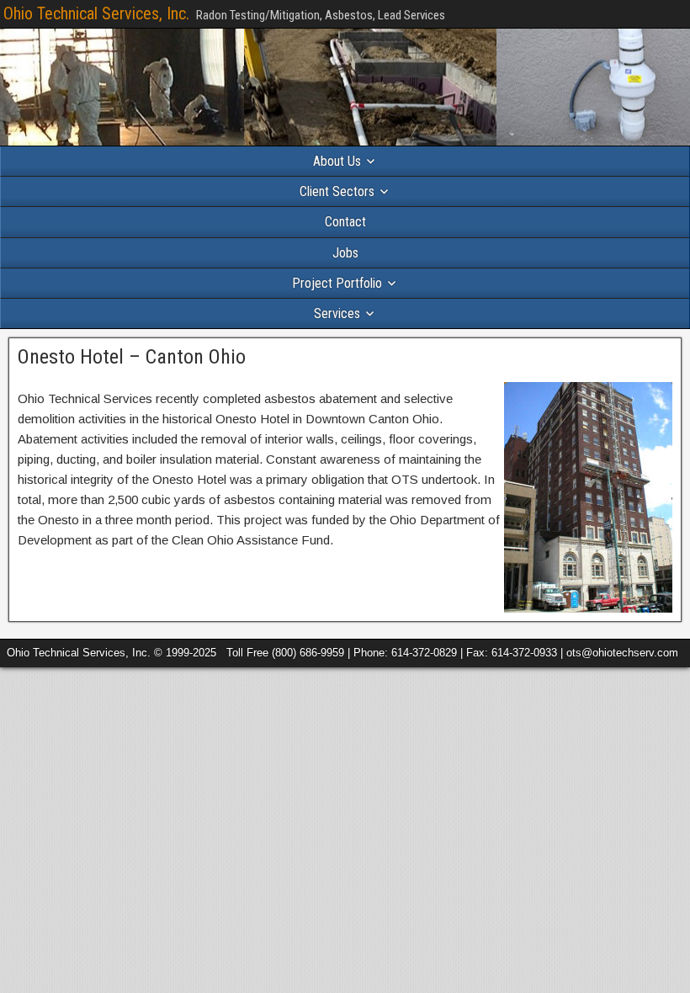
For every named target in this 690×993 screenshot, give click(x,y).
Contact (345, 222)
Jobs (345, 253)
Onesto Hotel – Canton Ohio (132, 357)
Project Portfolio (337, 283)
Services (337, 313)
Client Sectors (337, 191)
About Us (337, 161)
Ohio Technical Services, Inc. (96, 13)
